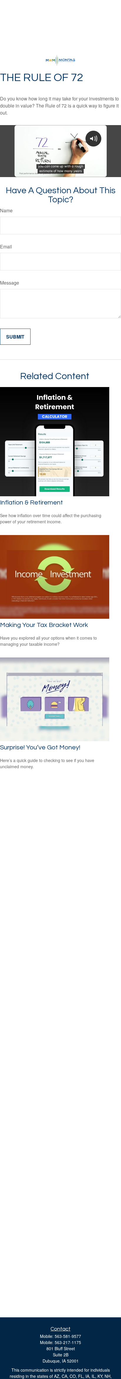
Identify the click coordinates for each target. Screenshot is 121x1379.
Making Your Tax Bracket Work (44, 625)
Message (9, 282)
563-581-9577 (68, 1336)
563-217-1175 (68, 1342)
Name (6, 210)
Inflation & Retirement (31, 502)
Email (6, 246)
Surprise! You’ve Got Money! (40, 747)
